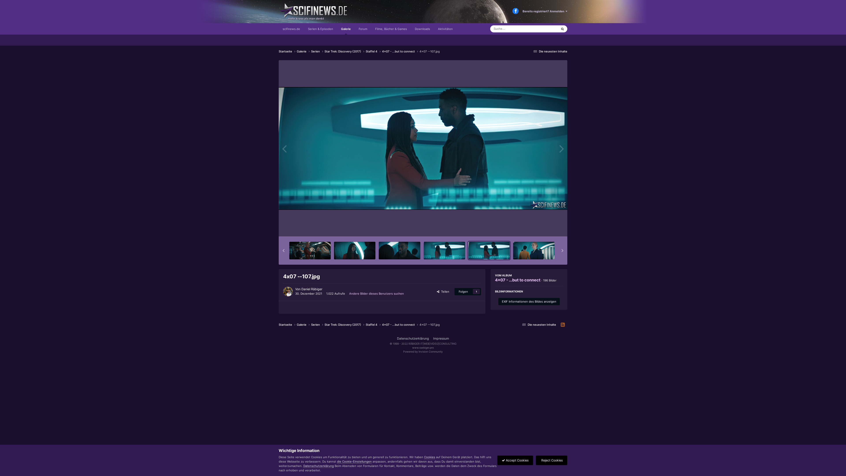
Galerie (346, 29)
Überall (547, 28)
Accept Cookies (517, 460)
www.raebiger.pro (423, 347)
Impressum (441, 338)
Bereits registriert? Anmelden (544, 11)
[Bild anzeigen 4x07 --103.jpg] (310, 250)
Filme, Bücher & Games (391, 29)
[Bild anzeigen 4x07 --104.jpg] (354, 250)
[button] (283, 250)
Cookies (429, 457)
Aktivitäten (445, 29)
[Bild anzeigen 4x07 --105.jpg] (399, 250)
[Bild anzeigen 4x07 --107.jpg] (489, 250)
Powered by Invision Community (423, 351)
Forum (363, 29)
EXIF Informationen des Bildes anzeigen (529, 301)
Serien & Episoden (320, 29)
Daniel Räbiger (311, 289)
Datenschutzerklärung (413, 338)
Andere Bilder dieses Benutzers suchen (376, 293)
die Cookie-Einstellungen (354, 461)
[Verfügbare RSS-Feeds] (562, 325)
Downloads (422, 29)
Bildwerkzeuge (547, 228)
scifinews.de (291, 29)
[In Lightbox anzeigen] (423, 148)
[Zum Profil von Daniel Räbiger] (288, 291)
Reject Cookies (551, 460)
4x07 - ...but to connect (517, 280)
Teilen (444, 291)
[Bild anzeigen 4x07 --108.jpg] (534, 250)
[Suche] (562, 28)
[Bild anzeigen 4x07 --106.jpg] (444, 250)
